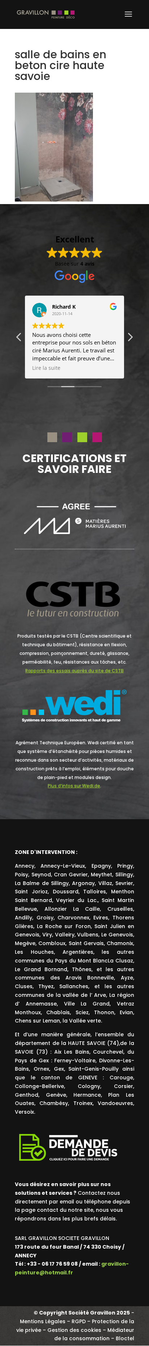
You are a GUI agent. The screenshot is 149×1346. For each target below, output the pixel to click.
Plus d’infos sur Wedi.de (74, 786)
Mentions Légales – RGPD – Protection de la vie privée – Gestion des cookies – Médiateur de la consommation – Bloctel (75, 1330)
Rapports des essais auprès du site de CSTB (74, 671)
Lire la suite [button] (46, 368)
